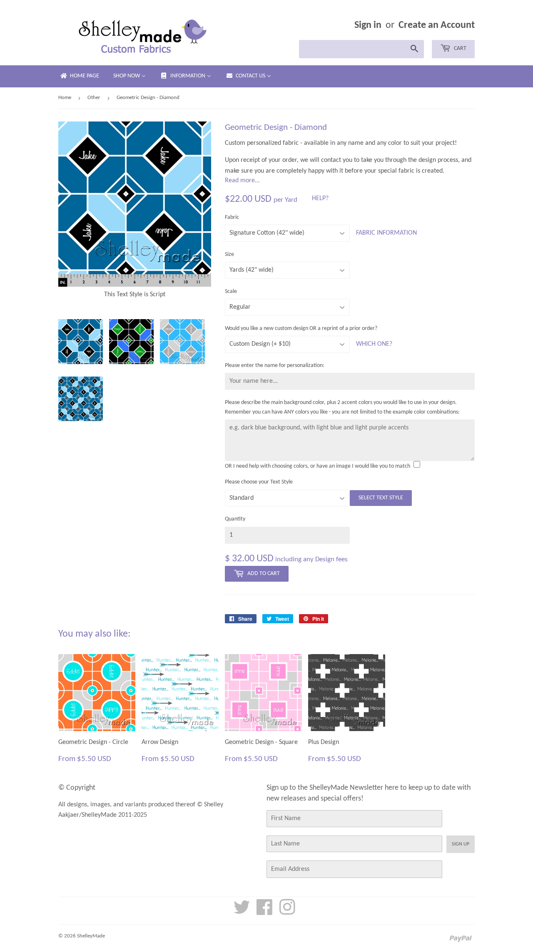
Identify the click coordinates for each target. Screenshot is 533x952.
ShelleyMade (91, 936)
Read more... (242, 180)
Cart (459, 48)
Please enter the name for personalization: (274, 365)
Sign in (367, 25)
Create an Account (437, 25)
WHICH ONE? (374, 344)
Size (229, 254)
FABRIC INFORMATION (386, 233)
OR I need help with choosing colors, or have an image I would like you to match (317, 466)
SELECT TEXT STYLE (381, 498)
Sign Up (460, 844)
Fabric (232, 217)
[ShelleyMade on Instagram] (287, 912)
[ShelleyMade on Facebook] (264, 912)
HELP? (320, 198)
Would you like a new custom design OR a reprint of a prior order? (301, 328)
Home (64, 97)
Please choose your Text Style (259, 482)
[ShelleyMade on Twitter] (242, 912)
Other (93, 97)
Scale (231, 291)
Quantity (235, 519)
